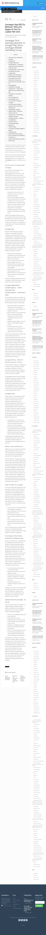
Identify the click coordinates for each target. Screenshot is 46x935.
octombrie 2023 (36, 76)
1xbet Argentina (36, 148)
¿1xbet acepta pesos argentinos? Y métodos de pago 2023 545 (37, 141)
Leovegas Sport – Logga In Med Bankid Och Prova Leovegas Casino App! (16, 90)
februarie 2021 (36, 122)
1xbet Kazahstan (36, 157)
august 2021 (35, 119)
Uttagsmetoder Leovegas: (14, 109)
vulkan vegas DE (36, 264)
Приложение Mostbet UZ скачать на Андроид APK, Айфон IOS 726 (37, 279)
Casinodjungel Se (12, 85)
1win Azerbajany (36, 144)
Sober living (35, 257)
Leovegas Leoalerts (12, 121)
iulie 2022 (35, 103)
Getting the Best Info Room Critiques (28, 901)
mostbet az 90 (36, 216)
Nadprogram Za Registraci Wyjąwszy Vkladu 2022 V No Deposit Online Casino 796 (37, 246)
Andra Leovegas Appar (13, 123)
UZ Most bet (35, 263)
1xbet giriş (35, 155)
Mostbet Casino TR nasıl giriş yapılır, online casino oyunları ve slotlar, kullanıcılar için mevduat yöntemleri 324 (37, 222)
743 (34, 161)
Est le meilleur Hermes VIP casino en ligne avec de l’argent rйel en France (37, 31)
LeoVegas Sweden (36, 212)
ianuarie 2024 (35, 70)
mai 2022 (35, 107)
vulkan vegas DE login (37, 266)
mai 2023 (35, 86)
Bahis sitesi (35, 169)
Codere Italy (35, 191)
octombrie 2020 (36, 130)
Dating (34, 193)
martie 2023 (35, 90)
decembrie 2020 (36, 126)
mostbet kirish (36, 231)
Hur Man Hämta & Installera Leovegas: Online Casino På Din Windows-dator (15, 106)
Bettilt (34, 175)
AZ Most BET (35, 163)
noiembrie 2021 (36, 117)
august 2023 (35, 80)
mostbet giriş (35, 226)
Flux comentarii (36, 297)
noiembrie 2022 (36, 95)
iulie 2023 (35, 82)
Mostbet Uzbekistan (37, 242)
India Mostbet (35, 200)
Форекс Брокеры (36, 284)
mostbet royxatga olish (37, 235)
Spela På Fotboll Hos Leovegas (15, 133)
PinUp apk (35, 251)
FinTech (34, 197)
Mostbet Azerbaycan (37, 218)
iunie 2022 (35, 105)
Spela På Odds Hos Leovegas (14, 76)
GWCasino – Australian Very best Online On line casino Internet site (22, 678)
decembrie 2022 (36, 94)
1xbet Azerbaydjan (36, 151)
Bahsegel (35, 171)
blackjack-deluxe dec (37, 177)
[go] (42, 16)
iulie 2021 (35, 121)
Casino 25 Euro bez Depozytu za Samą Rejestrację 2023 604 (37, 184)
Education (35, 195)
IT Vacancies (35, 202)
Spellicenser (11, 125)
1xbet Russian (36, 159)
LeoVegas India (36, 208)
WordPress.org (36, 299)
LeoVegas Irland (36, 210)
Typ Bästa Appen (12, 126)
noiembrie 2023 (36, 74)
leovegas (9, 160)
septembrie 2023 (36, 78)
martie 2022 (35, 111)
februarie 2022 (36, 113)
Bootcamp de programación (38, 180)
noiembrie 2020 (36, 128)
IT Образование (36, 204)
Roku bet (35, 255)
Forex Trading (35, 199)
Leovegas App (11, 61)
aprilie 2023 (35, 88)
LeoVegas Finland (36, 206)
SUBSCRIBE (39, 905)
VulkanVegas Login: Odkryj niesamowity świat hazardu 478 (38, 273)
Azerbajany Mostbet (37, 165)
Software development (37, 259)
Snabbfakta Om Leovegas (14, 87)
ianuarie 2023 (35, 92)
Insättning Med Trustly (13, 99)
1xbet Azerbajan (36, 150)
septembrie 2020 (36, 132)
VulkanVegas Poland (37, 275)
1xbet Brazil (35, 153)
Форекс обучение (36, 286)
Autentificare (35, 293)
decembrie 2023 (36, 72)
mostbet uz (35, 241)
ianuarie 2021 (35, 124)
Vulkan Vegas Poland (37, 270)
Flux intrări (35, 295)
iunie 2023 (35, 84)
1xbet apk (35, 146)
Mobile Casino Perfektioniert (14, 75)
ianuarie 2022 (35, 115)
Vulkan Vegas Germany (37, 268)
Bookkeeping (35, 178)
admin (10, 18)
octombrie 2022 (36, 97)
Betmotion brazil (36, 173)
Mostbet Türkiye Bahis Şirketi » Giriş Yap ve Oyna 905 (37, 238)
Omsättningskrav (12, 132)
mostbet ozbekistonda (37, 233)
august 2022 (35, 101)
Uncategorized (36, 261)
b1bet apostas (36, 167)
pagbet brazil (35, 249)
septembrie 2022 (36, 99)
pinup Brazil (35, 253)
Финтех (34, 282)
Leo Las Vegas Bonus (13, 97)
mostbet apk (35, 214)
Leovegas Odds (11, 73)
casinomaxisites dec (37, 187)
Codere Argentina (36, 189)
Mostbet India (35, 230)
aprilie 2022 (35, 109)
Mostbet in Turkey (36, 228)
